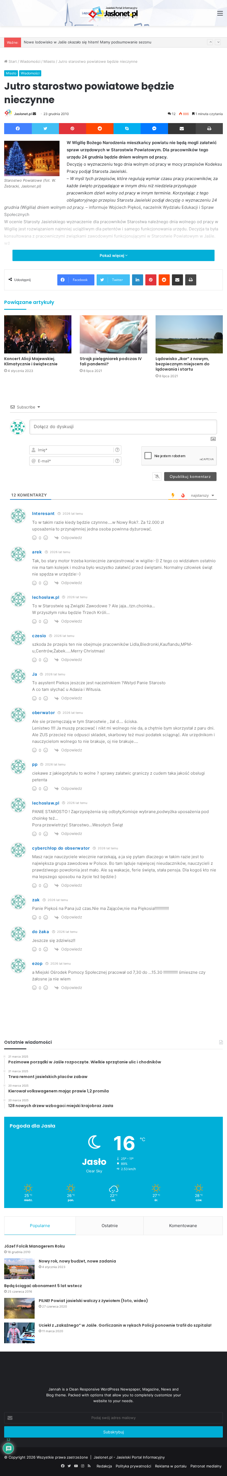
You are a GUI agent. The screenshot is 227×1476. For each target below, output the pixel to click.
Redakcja (104, 1466)
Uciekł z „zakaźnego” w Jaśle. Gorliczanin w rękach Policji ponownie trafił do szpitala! (125, 1325)
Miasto (49, 61)
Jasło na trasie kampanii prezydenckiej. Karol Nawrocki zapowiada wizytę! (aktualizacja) (99, 42)
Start (12, 61)
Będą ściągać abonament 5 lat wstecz (43, 1285)
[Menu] (220, 15)
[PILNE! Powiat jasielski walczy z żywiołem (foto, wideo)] (19, 1308)
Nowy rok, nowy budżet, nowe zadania (77, 1261)
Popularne (40, 1225)
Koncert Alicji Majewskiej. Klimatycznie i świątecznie (31, 361)
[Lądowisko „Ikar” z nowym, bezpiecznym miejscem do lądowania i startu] (189, 334)
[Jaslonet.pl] (113, 13)
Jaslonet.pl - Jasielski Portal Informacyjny (129, 1457)
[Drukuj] (209, 128)
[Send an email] (34, 114)
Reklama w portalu (171, 1466)
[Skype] (127, 128)
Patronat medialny (205, 1466)
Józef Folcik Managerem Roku (34, 1246)
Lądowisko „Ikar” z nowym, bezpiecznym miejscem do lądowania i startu (183, 364)
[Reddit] (100, 128)
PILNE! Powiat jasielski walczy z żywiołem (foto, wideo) (93, 1300)
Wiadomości (30, 61)
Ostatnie (110, 1225)
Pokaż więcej (112, 255)
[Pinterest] (72, 128)
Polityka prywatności (133, 1466)
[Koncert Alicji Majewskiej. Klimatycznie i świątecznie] (37, 334)
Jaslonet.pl (23, 114)
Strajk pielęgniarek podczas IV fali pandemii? (111, 361)
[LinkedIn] (137, 279)
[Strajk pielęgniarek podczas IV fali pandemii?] (113, 334)
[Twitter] (45, 128)
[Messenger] (154, 128)
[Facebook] (18, 128)
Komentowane (183, 1225)
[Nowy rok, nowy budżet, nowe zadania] (19, 1268)
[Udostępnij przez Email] (182, 128)
